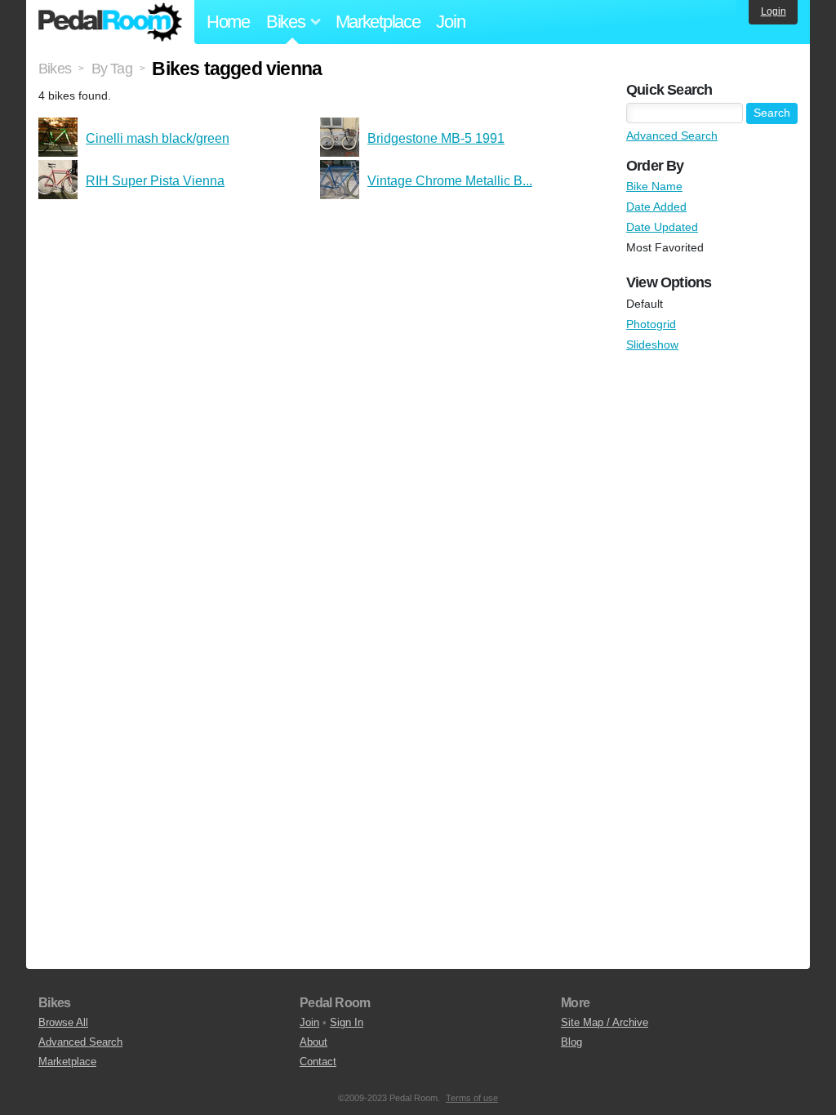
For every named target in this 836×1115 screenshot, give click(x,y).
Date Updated (662, 226)
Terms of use (472, 1098)
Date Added (656, 206)
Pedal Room (110, 22)
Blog (571, 1042)
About (313, 1042)
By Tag (111, 68)
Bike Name (654, 186)
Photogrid (651, 324)
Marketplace (378, 21)
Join (450, 21)
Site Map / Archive (604, 1022)
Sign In (346, 1022)
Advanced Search (672, 135)
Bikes (54, 68)
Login (773, 11)
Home (228, 21)
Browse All (63, 1022)
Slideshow (652, 344)
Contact (318, 1061)
